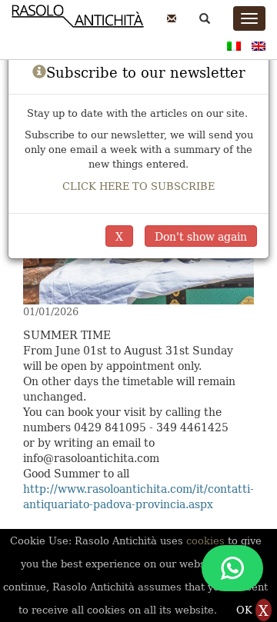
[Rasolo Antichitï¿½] (77, 24)
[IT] (234, 44)
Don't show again (201, 236)
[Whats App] (232, 568)
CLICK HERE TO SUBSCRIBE (138, 186)
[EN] (258, 44)
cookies (207, 540)
